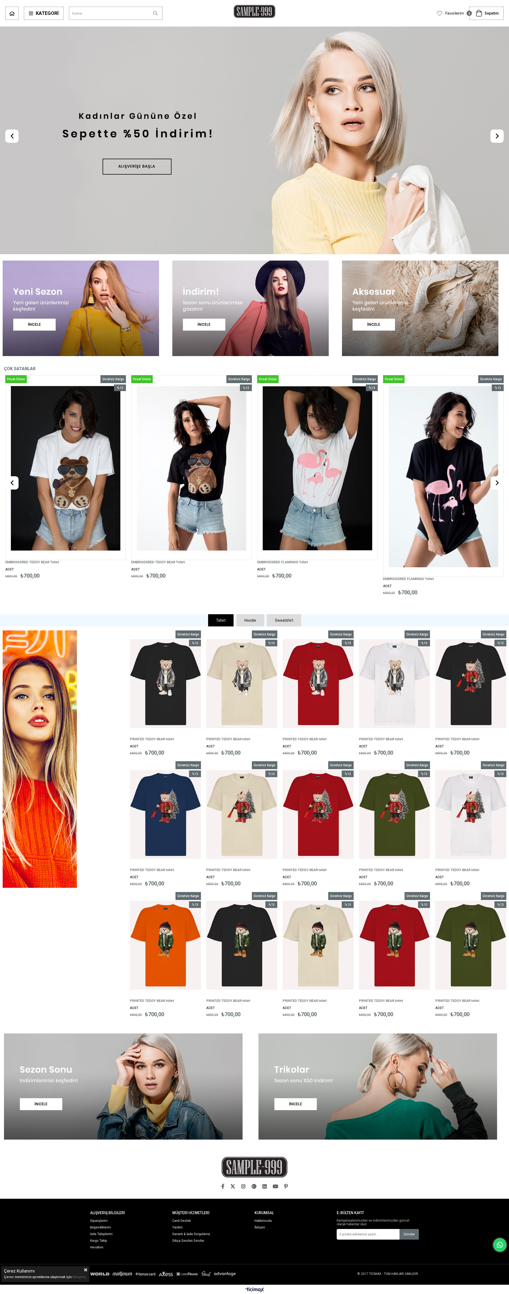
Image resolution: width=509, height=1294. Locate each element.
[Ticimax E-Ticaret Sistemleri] (254, 1290)
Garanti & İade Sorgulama (191, 1234)
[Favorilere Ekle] (65, 477)
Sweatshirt (284, 620)
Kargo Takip (98, 1241)
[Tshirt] (64, 759)
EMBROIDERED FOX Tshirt (403, 579)
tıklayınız (79, 1277)
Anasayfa (12, 13)
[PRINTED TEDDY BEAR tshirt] (165, 683)
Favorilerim (454, 13)
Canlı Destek (181, 1221)
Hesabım (96, 1247)
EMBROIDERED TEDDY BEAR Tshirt (32, 562)
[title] (254, 141)
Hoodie (250, 620)
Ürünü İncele (97, 477)
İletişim (259, 1227)
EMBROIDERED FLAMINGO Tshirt (156, 562)
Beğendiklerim (100, 1227)
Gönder (409, 1234)
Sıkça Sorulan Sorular (188, 1241)
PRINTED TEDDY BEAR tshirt (152, 739)
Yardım (177, 1227)
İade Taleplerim (101, 1234)
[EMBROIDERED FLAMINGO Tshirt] (191, 468)
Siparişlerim (99, 1221)
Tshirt (221, 620)
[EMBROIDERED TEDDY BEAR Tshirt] (65, 468)
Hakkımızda (263, 1221)
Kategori (47, 13)
